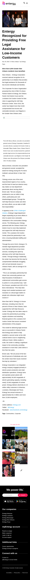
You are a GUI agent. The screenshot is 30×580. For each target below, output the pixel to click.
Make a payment (7, 533)
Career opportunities (8, 546)
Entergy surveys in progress (10, 548)
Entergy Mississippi (7, 517)
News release (15, 61)
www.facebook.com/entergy (18, 410)
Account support (6, 537)
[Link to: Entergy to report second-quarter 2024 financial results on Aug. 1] (8, 433)
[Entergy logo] (12, 3)
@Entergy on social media (9, 559)
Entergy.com (17, 405)
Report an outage (7, 531)
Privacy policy (17, 572)
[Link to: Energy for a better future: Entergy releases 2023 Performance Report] (8, 445)
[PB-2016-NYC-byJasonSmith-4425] (15, 18)
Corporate (18, 413)
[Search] (23, 3)
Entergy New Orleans (8, 520)
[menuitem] (23, 3)
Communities (10, 413)
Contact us (5, 557)
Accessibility (9, 572)
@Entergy (11, 407)
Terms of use (25, 572)
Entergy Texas (6, 522)
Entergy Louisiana (7, 515)
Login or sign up (6, 535)
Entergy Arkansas (7, 513)
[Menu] (27, 3)
